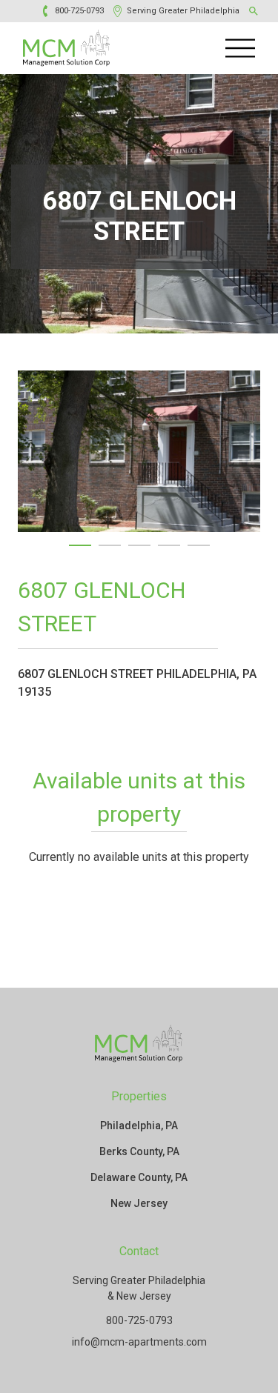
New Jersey (139, 1203)
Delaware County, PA (139, 1177)
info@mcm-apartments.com (139, 1342)
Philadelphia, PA (139, 1125)
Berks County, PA (139, 1151)
